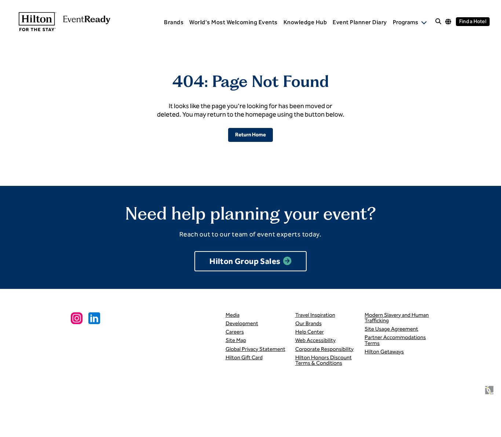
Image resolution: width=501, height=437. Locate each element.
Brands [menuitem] (173, 22)
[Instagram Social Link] (77, 318)
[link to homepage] (60, 21)
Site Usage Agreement (391, 329)
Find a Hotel (472, 21)
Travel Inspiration (315, 315)
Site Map (236, 340)
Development (242, 323)
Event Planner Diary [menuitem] (360, 22)
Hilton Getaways (384, 351)
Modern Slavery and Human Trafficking (397, 318)
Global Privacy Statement (255, 349)
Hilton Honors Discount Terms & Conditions (323, 360)
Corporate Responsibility (324, 349)
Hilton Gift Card (244, 357)
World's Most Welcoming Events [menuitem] (233, 22)
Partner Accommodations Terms (395, 340)
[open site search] (438, 22)
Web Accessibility (315, 340)
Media (232, 315)
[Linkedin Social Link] (94, 318)
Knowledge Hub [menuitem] (305, 22)
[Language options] (448, 22)
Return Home (250, 135)
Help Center (309, 331)
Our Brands (308, 323)
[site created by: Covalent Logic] (472, 393)
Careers (235, 331)
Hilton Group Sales (244, 261)
